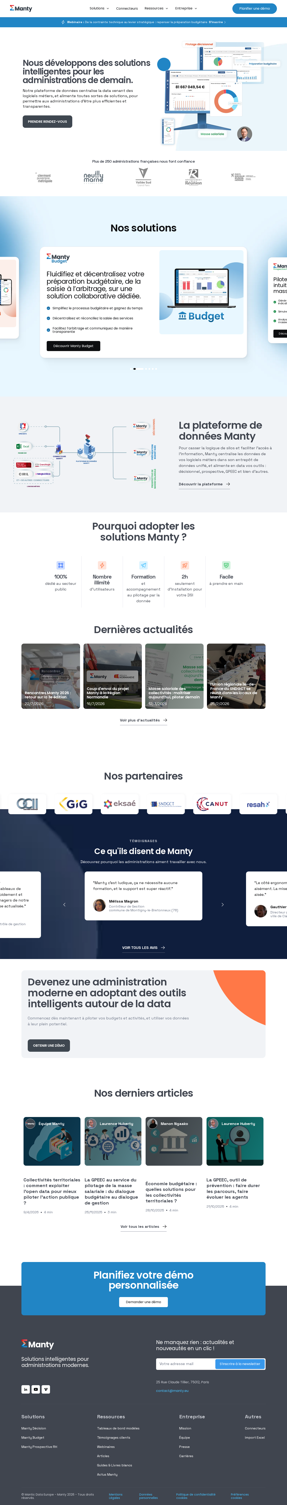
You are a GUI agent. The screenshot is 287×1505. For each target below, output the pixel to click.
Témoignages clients (113, 1437)
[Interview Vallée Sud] (143, 177)
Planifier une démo (254, 8)
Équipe (184, 1437)
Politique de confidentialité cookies (196, 1496)
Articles (103, 1456)
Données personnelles (148, 1496)
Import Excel (255, 1437)
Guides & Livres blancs (114, 1465)
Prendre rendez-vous (47, 121)
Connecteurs (255, 1428)
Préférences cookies (240, 1496)
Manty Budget (32, 1437)
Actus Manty (107, 1474)
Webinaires (106, 1447)
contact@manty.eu (172, 1390)
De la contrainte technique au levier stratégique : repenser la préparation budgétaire (137, 22)
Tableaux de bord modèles (118, 1428)
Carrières (186, 1456)
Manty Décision (33, 1428)
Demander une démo (143, 1302)
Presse (184, 1447)
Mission (185, 1428)
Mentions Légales (115, 1496)
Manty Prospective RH (39, 1447)
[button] (99, 8)
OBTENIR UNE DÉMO (49, 1045)
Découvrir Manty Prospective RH (80, 341)
